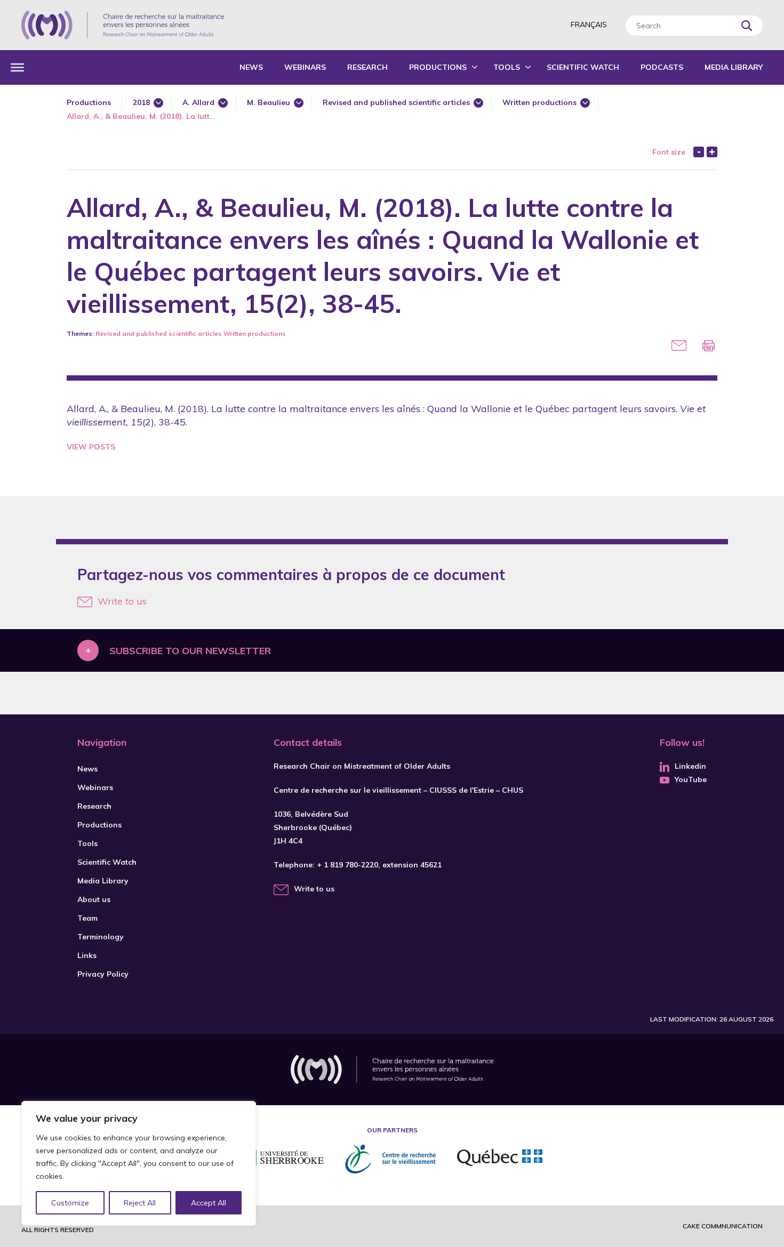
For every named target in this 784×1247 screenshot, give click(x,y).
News (251, 67)
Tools (506, 67)
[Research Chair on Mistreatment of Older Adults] (122, 25)
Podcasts (662, 67)
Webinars (305, 67)
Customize (70, 1203)
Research (367, 67)
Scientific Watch (583, 67)
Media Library (734, 67)
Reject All (140, 1203)
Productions (438, 67)
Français (589, 24)
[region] (138, 1163)
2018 (141, 102)
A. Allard (198, 102)
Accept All (208, 1203)
